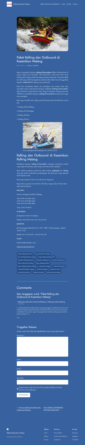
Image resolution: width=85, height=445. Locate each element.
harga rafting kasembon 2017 (47, 257)
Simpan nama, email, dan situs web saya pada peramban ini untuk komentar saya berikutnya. (40, 388)
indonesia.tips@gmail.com (25, 247)
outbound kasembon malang (26, 269)
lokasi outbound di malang (25, 263)
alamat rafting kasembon (25, 254)
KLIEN (36, 66)
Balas (18, 318)
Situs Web (20, 378)
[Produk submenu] (77, 4)
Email (19, 369)
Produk (75, 4)
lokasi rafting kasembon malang (27, 266)
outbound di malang (44, 266)
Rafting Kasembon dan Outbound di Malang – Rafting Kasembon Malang (41, 302)
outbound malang (42, 269)
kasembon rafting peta (43, 260)
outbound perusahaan (24, 272)
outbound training (38, 272)
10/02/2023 (21, 304)
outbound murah (55, 269)
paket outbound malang (53, 272)
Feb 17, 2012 (20, 66)
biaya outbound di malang (42, 254)
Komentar (20, 335)
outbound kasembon (59, 266)
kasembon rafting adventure (26, 260)
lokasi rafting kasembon (43, 263)
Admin (30, 66)
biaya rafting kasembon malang (27, 257)
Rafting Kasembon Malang (21, 4)
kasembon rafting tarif (58, 260)
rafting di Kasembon (43, 72)
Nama (19, 359)
